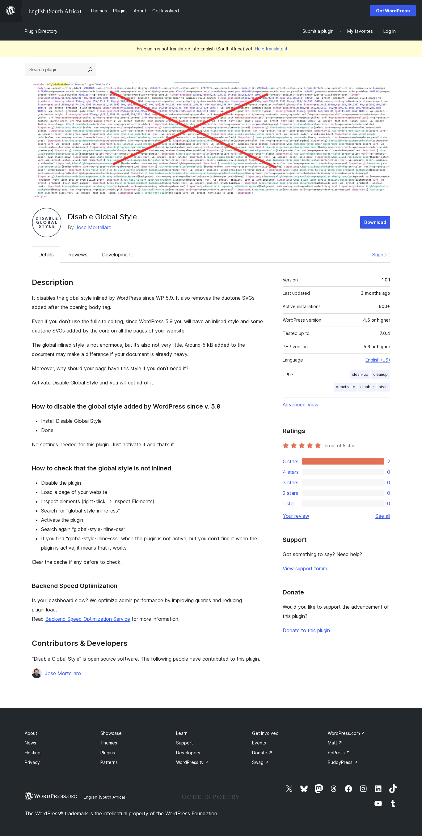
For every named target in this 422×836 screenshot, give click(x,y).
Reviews (77, 254)
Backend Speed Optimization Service (87, 619)
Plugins (107, 752)
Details (46, 254)
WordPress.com (346, 733)
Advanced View (301, 404)
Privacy (32, 762)
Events (259, 742)
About (31, 733)
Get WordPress (393, 10)
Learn (182, 733)
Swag (260, 762)
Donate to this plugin (306, 630)
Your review (296, 516)
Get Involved (265, 733)
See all (382, 516)
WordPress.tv (192, 762)
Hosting (32, 752)
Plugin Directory (41, 31)
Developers (188, 752)
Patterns (109, 762)
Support (381, 254)
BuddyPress (343, 762)
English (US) (377, 359)
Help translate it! (272, 48)
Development (117, 254)
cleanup (380, 374)
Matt (335, 742)
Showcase (111, 733)
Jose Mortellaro (93, 227)
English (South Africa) (104, 797)
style (383, 386)
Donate (262, 752)
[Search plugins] (90, 69)
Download (375, 222)
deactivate (345, 386)
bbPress (339, 752)
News (30, 742)
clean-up (360, 374)
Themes (108, 742)
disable (367, 386)
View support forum (305, 568)
